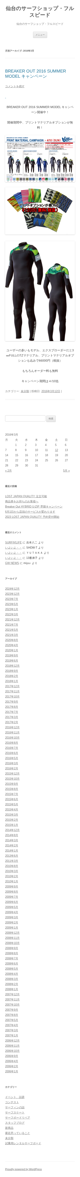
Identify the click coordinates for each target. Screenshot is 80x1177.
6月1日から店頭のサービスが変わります (30, 511)
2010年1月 (11, 881)
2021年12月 (12, 619)
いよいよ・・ (13, 547)
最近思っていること (17, 1133)
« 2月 (8, 470)
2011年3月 (11, 860)
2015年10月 (12, 778)
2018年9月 (11, 670)
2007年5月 (11, 1020)
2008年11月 (12, 938)
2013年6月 (11, 855)
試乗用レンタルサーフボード (23, 1143)
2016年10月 (12, 737)
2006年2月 (11, 1066)
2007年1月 (11, 1035)
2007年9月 (11, 1009)
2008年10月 (12, 943)
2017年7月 (11, 712)
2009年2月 (11, 922)
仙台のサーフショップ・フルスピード (40, 11)
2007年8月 (11, 1015)
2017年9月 (11, 701)
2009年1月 (11, 927)
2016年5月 (11, 758)
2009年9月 (11, 886)
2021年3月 (11, 635)
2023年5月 (11, 604)
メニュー (40, 34)
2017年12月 (12, 686)
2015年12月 (12, 773)
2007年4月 (11, 1025)
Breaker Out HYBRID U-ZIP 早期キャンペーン (34, 506)
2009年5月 (11, 907)
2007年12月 (12, 994)
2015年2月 (11, 819)
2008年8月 (11, 953)
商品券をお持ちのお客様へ (21, 501)
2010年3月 (11, 871)
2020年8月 (11, 640)
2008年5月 (11, 968)
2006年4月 (11, 1061)
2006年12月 (12, 1040)
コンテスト (12, 1102)
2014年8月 (11, 835)
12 (56, 450)
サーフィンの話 (15, 1107)
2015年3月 (11, 814)
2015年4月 (11, 809)
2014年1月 (11, 850)
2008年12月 (12, 932)
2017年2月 (11, 722)
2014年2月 (11, 845)
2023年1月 (11, 609)
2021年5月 (11, 629)
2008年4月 (11, 973)
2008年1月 (11, 989)
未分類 (25, 391)
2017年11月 (12, 691)
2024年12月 (12, 588)
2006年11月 (12, 1045)
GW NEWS (12, 563)
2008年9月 (11, 948)
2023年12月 (12, 593)
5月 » (66, 470)
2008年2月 (11, 984)
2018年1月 (11, 681)
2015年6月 (11, 799)
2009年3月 (11, 917)
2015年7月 (11, 794)
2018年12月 (12, 665)
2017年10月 (12, 696)
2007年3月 (11, 1030)
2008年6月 (11, 963)
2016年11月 (12, 732)
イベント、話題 (15, 1097)
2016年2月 (11, 768)
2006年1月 (11, 1071)
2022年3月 (11, 614)
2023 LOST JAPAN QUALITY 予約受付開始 (32, 516)
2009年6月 (11, 902)
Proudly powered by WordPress (23, 1169)
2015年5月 (11, 804)
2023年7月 (11, 599)
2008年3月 (11, 979)
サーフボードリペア (17, 1117)
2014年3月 (11, 840)
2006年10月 (12, 1050)
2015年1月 (11, 825)
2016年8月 (11, 742)
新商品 (9, 1128)
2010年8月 (11, 866)
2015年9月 (11, 783)
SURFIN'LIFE (13, 542)
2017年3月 (11, 717)
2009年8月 (11, 891)
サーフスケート (15, 1112)
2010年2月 (11, 876)
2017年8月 (11, 706)
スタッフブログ (15, 1122)
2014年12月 (12, 830)
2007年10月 (12, 1004)
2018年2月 (11, 676)
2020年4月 (11, 645)
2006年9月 (11, 1056)
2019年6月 (11, 660)
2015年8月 (11, 789)
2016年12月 (12, 727)
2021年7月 (11, 624)
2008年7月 (11, 958)
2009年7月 (11, 896)
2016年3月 (11, 763)
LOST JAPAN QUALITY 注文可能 (26, 496)
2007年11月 (12, 999)
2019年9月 (11, 655)
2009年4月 (11, 912)
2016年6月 (11, 753)
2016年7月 (11, 748)
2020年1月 (11, 650)
